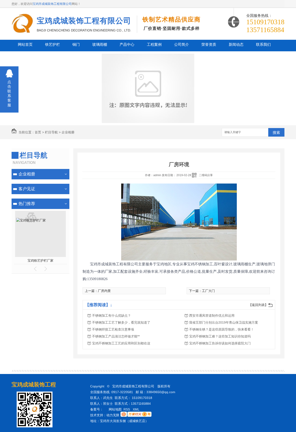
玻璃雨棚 (99, 44)
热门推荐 (26, 203)
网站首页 (25, 44)
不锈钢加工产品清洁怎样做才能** (116, 336)
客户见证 (26, 189)
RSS (127, 409)
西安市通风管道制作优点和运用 (211, 315)
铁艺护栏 (52, 44)
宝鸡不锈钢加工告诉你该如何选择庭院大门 (220, 343)
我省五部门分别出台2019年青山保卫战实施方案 (223, 322)
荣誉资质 (208, 44)
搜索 (276, 133)
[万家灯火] (135, 415)
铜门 (76, 44)
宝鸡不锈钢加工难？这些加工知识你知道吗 (220, 336)
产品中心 (127, 44)
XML (136, 409)
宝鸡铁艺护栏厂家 (40, 260)
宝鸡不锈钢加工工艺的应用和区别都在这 (121, 343)
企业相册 (68, 132)
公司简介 (181, 44)
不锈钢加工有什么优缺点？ (111, 315)
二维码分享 (206, 175)
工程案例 (154, 44)
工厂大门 (208, 291)
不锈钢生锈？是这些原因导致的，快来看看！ (221, 329)
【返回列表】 (258, 305)
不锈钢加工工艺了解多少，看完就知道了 (121, 322)
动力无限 (112, 415)
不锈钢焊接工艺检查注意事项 (113, 329)
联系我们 (263, 44)
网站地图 (115, 409)
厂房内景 (104, 291)
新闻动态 (236, 44)
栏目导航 (51, 132)
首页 (38, 132)
